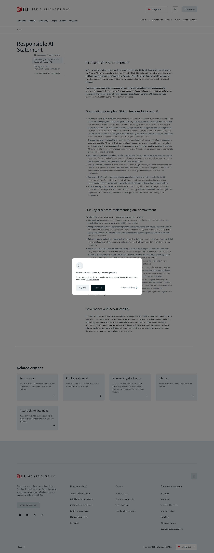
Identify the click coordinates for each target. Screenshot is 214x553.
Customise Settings (129, 287)
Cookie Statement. (92, 279)
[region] (107, 276)
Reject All (82, 288)
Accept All (98, 288)
